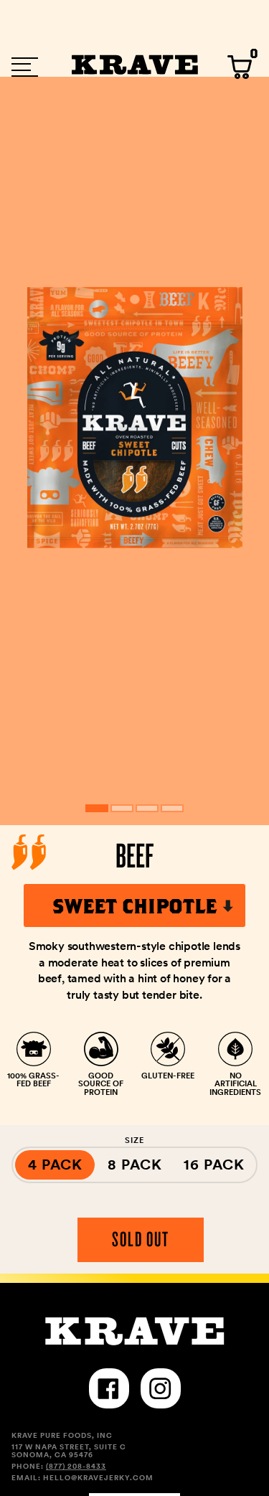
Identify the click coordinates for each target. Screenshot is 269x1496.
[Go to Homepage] (135, 67)
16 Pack (214, 1164)
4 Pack (55, 1164)
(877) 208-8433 (76, 1466)
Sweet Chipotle (134, 905)
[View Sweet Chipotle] (96, 808)
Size (134, 1140)
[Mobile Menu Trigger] (24, 67)
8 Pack (135, 1164)
